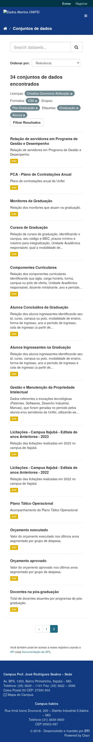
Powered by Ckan (77, 735)
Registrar (81, 3)
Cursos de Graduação (29, 227)
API (12, 652)
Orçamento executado (29, 529)
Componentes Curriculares (33, 267)
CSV (14, 161)
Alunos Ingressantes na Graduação (40, 347)
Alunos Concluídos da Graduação (39, 307)
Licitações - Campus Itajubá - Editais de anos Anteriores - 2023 (43, 434)
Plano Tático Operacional (31, 503)
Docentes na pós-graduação (34, 591)
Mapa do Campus (20, 694)
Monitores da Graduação (31, 200)
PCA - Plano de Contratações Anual (40, 174)
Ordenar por (19, 63)
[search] (77, 47)
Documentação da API (35, 652)
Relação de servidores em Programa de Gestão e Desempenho (44, 141)
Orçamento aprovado (28, 560)
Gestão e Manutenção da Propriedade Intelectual (42, 390)
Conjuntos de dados (32, 28)
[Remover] (71, 93)
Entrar (66, 3)
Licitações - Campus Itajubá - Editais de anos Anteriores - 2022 (43, 470)
